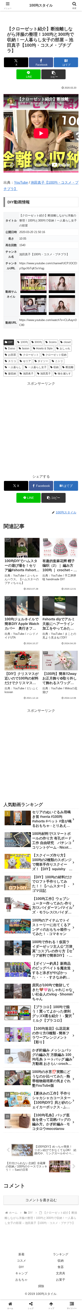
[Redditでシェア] (50, 1170)
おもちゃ (21, 1279)
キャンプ (21, 1273)
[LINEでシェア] (14, 1182)
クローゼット (31, 354)
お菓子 (60, 1279)
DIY (10, 342)
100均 (24, 342)
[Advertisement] (41, 428)
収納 (56, 367)
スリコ (12, 361)
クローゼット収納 (55, 354)
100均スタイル (41, 5)
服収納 (12, 373)
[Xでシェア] (14, 1158)
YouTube (21, 182)
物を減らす (64, 373)
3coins (53, 342)
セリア (27, 361)
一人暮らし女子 (37, 367)
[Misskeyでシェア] (68, 1158)
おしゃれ (65, 348)
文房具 (60, 1273)
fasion (25, 348)
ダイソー (43, 361)
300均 (38, 342)
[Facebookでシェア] (14, 1170)
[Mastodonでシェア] (32, 1158)
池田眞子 (28, 373)
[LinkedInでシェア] (50, 1182)
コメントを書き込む (41, 1200)
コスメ (21, 1260)
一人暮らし (14, 367)
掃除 (41, 1286)
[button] (53, 74)
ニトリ (59, 361)
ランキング (60, 1254)
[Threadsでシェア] (32, 1170)
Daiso (11, 348)
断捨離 (69, 367)
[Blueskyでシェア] (50, 1158)
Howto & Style (44, 348)
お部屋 (12, 354)
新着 (21, 1254)
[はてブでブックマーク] (68, 1170)
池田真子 (45, 373)
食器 (61, 1267)
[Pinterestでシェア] (32, 1182)
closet (67, 342)
